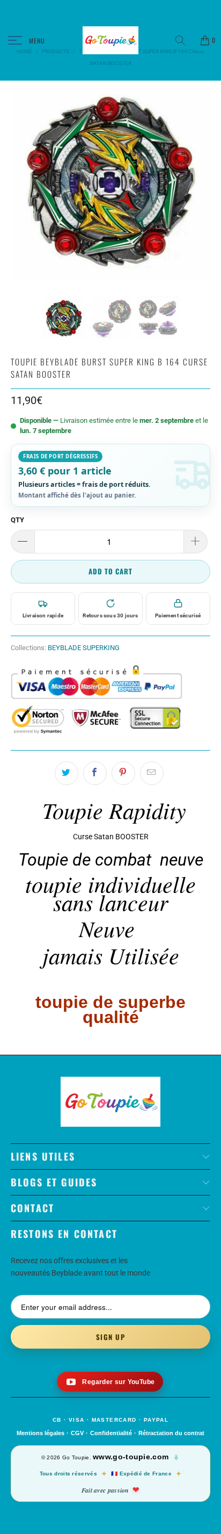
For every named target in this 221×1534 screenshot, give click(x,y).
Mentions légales (40, 1433)
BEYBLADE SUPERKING (84, 648)
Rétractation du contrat (171, 1433)
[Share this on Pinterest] (123, 773)
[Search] (184, 40)
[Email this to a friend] (152, 773)
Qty (17, 520)
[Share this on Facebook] (95, 773)
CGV (77, 1433)
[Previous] (21, 180)
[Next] (200, 180)
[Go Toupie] (110, 40)
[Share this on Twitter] (66, 773)
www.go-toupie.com (130, 1456)
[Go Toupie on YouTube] (110, 1382)
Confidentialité (111, 1433)
